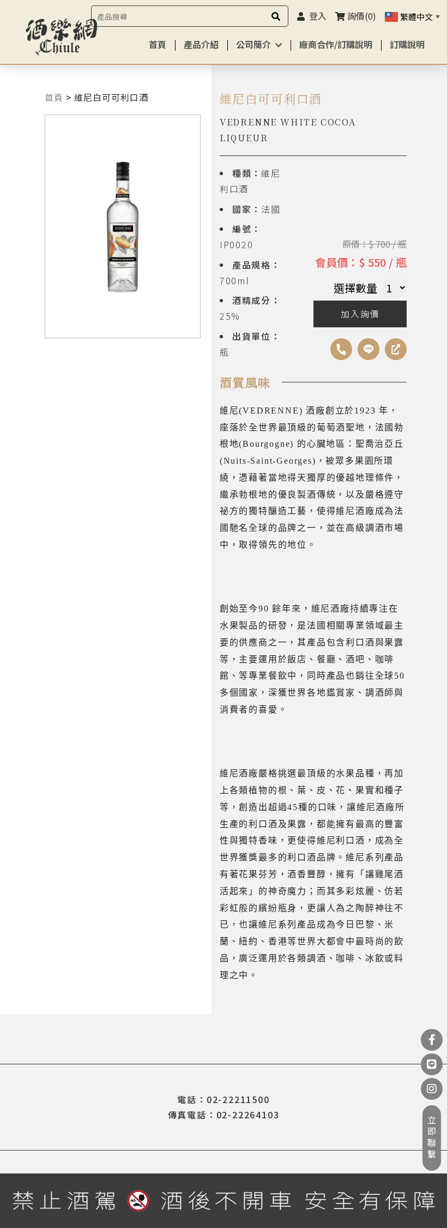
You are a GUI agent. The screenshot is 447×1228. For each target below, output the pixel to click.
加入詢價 (360, 313)
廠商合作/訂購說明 (335, 44)
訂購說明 (407, 44)
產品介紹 (201, 44)
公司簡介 (253, 44)
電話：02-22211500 (223, 1099)
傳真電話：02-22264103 (224, 1114)
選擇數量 (355, 288)
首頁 (157, 44)
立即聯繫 (431, 1138)
